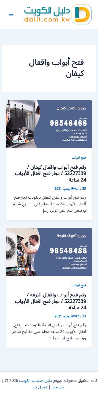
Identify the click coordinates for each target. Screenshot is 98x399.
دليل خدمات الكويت (35, 380)
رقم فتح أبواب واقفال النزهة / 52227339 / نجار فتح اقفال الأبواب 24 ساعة (50, 301)
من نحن (58, 387)
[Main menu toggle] (11, 14)
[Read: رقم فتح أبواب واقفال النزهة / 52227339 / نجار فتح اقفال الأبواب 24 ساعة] (49, 252)
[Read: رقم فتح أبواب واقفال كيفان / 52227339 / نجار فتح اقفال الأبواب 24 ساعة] (49, 124)
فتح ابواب (79, 157)
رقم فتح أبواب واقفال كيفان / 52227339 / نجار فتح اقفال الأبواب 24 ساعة (50, 173)
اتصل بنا (40, 387)
